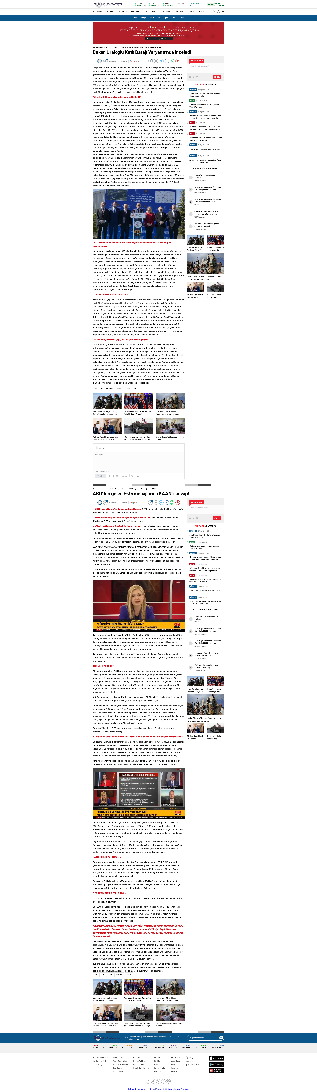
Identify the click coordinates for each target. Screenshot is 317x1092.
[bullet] (126, 475)
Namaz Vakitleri (110, 1047)
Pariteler (186, 1047)
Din (159, 18)
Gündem (123, 11)
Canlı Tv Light (98, 1064)
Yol (135, 388)
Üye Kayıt (190, 1061)
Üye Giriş (189, 1057)
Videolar (179, 11)
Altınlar (157, 1057)
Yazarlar (190, 11)
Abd (95, 975)
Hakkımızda (132, 1089)
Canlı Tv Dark (118, 1057)
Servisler (111, 11)
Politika (182, 18)
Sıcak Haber (176, 1071)
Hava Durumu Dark (100, 1057)
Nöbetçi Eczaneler (120, 1064)
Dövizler (157, 1061)
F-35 (102, 975)
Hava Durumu (142, 1047)
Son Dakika (97, 11)
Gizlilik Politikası (149, 1089)
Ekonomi (135, 11)
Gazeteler (203, 11)
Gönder (100, 476)
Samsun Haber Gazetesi (101, 47)
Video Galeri (175, 1061)
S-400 (110, 975)
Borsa (95, 1047)
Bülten (152, 18)
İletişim (140, 1089)
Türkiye (129, 975)
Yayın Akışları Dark (120, 1061)
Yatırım (127, 388)
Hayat (174, 18)
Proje (119, 388)
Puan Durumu (158, 1047)
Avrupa (143, 18)
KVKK (165, 1089)
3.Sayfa (134, 18)
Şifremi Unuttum (192, 1064)
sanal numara (118, 1071)
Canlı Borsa (137, 1057)
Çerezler (159, 1089)
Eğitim (166, 18)
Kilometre (109, 388)
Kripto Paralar (217, 1047)
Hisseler (173, 1047)
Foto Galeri (166, 11)
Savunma (119, 975)
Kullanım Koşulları (174, 1089)
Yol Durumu (200, 1047)
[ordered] (123, 475)
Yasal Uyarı (185, 1089)
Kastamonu (98, 388)
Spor (145, 11)
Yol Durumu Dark (99, 1061)
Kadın (154, 11)
